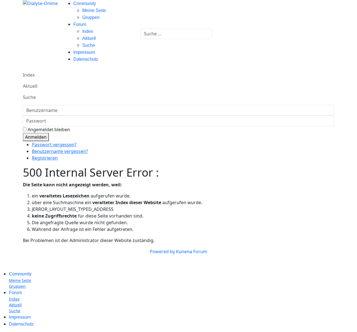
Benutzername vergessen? (60, 151)
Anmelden (36, 137)
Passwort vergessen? (54, 144)
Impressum (84, 52)
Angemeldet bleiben (49, 129)
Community (84, 3)
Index (87, 31)
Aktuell (89, 38)
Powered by (162, 251)
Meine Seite (94, 10)
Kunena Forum (191, 251)
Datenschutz (85, 59)
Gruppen (91, 17)
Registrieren (45, 158)
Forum (79, 24)
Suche (88, 45)
